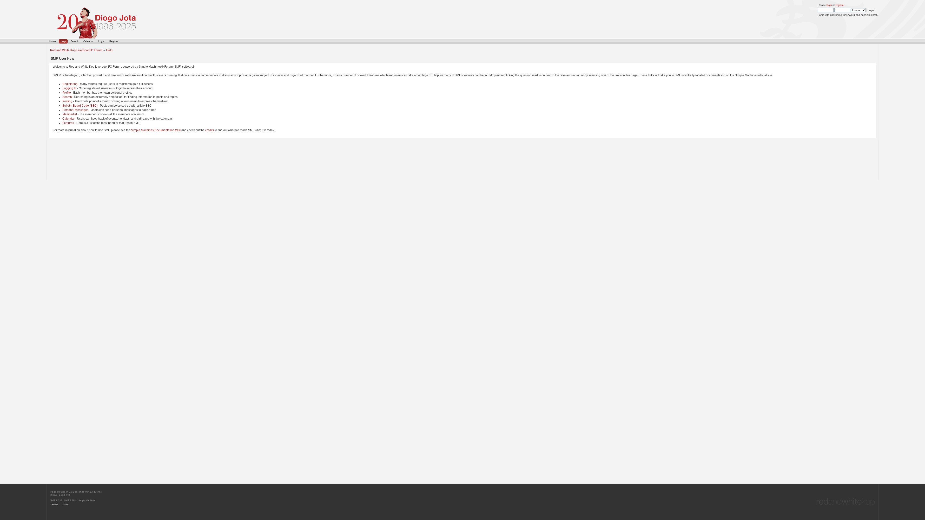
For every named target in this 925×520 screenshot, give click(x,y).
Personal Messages (75, 110)
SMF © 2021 (70, 500)
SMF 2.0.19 (56, 500)
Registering (70, 84)
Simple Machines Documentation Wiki (156, 130)
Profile (66, 92)
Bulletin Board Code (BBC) (80, 105)
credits (209, 130)
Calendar (68, 118)
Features (68, 123)
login (829, 5)
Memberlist (69, 114)
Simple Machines (86, 500)
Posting (67, 101)
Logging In (69, 88)
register (840, 5)
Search (67, 97)
